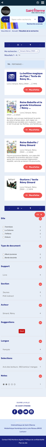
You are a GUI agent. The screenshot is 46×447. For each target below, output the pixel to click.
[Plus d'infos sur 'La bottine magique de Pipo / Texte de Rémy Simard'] (11, 76)
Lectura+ (23, 432)
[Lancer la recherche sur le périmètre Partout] (41, 19)
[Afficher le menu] (42, 2)
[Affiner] (30, 44)
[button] (2, 2)
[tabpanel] (23, 216)
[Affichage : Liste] (20, 44)
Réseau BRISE (36, 428)
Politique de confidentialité (34, 440)
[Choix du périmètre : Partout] (5, 19)
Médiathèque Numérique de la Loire (17, 428)
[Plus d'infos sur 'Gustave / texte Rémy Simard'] (11, 184)
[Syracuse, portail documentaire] (5, 11)
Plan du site (23, 443)
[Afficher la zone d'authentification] (38, 3)
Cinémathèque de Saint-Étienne (23, 425)
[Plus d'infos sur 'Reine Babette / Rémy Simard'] (11, 147)
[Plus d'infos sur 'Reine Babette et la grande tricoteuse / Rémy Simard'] (11, 107)
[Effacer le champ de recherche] (35, 19)
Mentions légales (18, 440)
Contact (5, 440)
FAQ (9, 440)
